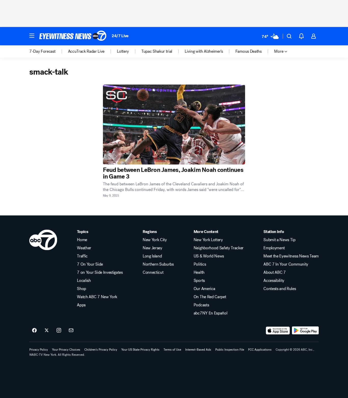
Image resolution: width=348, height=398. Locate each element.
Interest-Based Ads (198, 349)
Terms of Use (172, 349)
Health (199, 272)
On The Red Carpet (210, 297)
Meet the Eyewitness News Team (291, 256)
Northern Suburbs (158, 264)
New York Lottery (208, 240)
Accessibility (273, 281)
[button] (31, 36)
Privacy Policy (38, 349)
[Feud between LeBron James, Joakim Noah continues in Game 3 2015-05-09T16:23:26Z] (174, 124)
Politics (200, 264)
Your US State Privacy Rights (140, 349)
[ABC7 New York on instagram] (59, 330)
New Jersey (152, 248)
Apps (81, 305)
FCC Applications (260, 349)
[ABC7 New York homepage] (72, 36)
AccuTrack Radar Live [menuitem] (86, 51)
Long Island (152, 256)
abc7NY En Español (210, 313)
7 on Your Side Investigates (100, 272)
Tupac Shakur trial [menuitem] (156, 51)
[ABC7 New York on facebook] (34, 330)
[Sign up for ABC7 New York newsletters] (71, 330)
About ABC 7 (274, 272)
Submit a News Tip (279, 240)
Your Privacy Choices (66, 349)
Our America (204, 289)
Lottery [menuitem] (123, 51)
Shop (81, 289)
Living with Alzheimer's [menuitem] (204, 51)
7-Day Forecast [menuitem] (42, 51)
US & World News (209, 256)
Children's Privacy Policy (100, 349)
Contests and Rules (279, 289)
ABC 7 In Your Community (285, 264)
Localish (84, 281)
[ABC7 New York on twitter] (47, 330)
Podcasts (201, 305)
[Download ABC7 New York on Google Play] (305, 330)
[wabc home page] (43, 240)
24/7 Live (120, 35)
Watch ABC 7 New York (97, 297)
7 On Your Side (90, 264)
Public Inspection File (229, 349)
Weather (84, 248)
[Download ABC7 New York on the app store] (278, 330)
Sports (199, 281)
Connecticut (153, 272)
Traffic (82, 256)
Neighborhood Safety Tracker (219, 248)
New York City (155, 240)
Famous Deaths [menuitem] (248, 51)
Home (82, 240)
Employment (274, 248)
